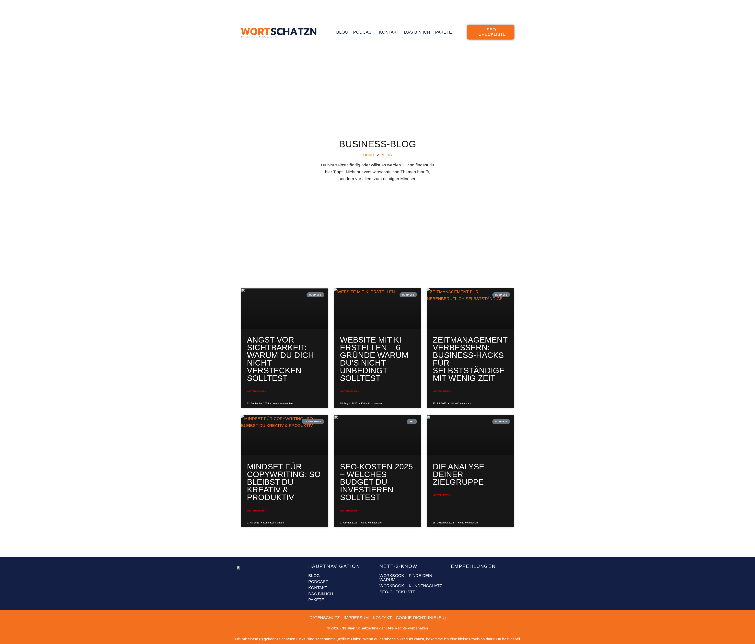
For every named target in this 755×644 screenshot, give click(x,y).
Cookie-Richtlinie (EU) (421, 617)
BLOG (386, 155)
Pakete (443, 32)
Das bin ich (417, 32)
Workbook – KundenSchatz (410, 585)
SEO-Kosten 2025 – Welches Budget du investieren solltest (376, 482)
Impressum (356, 617)
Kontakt (389, 32)
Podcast (363, 32)
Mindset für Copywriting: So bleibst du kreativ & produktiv (284, 482)
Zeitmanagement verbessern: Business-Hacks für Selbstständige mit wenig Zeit (470, 359)
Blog (342, 32)
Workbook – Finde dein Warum (405, 577)
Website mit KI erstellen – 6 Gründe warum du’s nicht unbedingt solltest (374, 359)
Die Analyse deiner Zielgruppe (458, 474)
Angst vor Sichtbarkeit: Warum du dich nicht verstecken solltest (280, 359)
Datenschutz (324, 617)
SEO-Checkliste (397, 592)
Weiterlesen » (256, 391)
